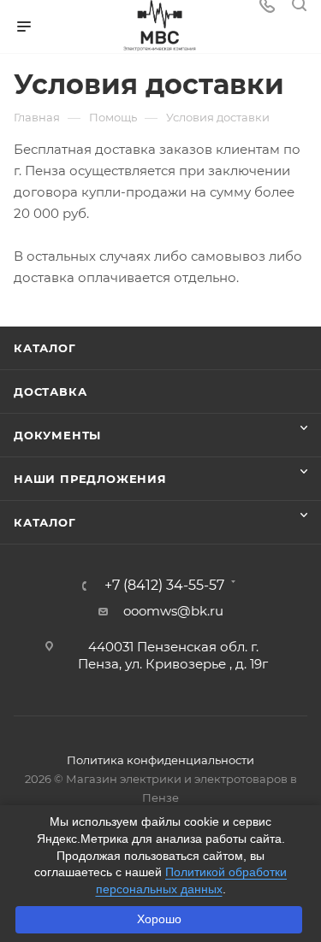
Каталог (45, 348)
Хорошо (159, 919)
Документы (57, 435)
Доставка (50, 391)
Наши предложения (90, 479)
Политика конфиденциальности (160, 760)
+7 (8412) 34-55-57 (164, 585)
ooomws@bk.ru (173, 611)
